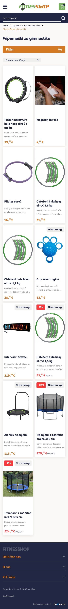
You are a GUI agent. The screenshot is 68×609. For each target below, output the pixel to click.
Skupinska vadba (32, 25)
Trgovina (17, 25)
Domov (6, 25)
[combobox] (22, 60)
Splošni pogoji (8, 596)
